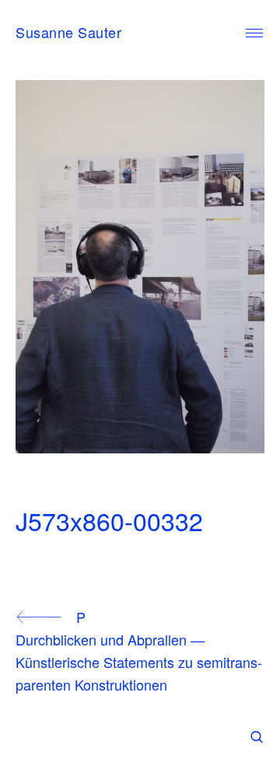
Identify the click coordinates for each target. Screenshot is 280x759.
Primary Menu (254, 33)
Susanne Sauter (69, 32)
